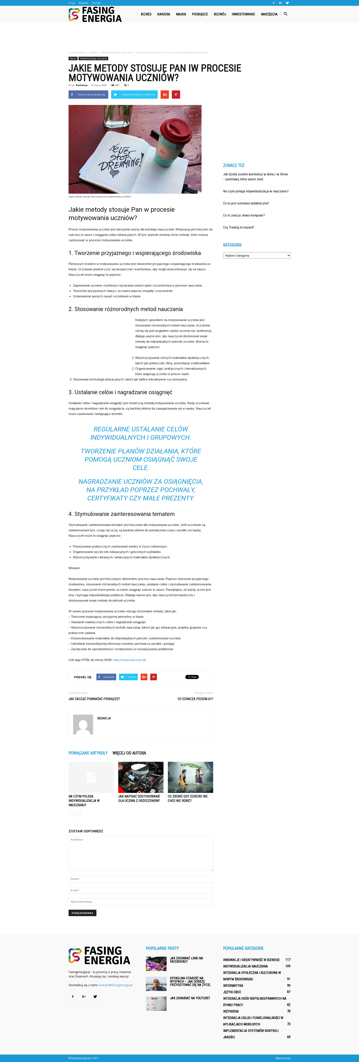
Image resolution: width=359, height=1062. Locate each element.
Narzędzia (269, 14)
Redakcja (82, 85)
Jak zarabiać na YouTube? (190, 998)
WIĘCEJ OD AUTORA (129, 753)
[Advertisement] (179, 36)
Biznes (146, 14)
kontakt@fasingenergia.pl (116, 985)
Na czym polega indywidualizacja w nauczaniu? (84, 800)
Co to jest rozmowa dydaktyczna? (246, 203)
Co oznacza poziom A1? (195, 699)
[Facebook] (273, 3)
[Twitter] (287, 3)
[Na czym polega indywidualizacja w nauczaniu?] (91, 777)
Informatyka (233, 986)
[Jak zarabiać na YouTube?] (156, 1004)
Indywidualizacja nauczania (93, 58)
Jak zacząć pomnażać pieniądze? (94, 699)
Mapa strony (283, 1058)
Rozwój (220, 14)
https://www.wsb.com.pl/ (129, 660)
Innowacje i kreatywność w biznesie (251, 960)
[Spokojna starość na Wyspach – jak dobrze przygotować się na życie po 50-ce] (156, 984)
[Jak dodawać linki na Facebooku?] (156, 964)
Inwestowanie (243, 14)
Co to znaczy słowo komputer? (244, 215)
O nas (72, 2)
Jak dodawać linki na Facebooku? (186, 960)
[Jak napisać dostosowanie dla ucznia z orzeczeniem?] (141, 777)
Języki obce (232, 992)
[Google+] (280, 3)
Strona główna (77, 52)
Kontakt (96, 2)
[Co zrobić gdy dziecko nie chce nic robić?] (190, 777)
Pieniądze (200, 14)
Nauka (181, 14)
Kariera (163, 14)
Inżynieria (231, 1011)
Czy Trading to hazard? (238, 227)
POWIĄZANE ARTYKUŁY (88, 753)
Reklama (83, 2)
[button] (285, 14)
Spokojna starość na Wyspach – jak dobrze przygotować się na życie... (191, 981)
